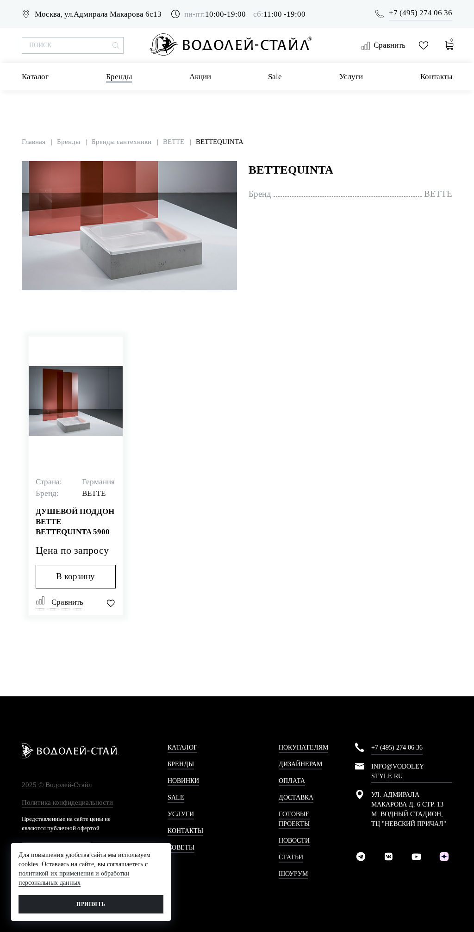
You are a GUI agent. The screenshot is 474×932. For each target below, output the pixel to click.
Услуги (351, 76)
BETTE (173, 141)
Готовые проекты (294, 819)
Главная (33, 141)
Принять (90, 904)
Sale (275, 76)
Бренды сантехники (121, 141)
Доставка (296, 797)
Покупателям (303, 747)
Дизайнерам (300, 764)
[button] (228, 169)
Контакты (436, 76)
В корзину (75, 576)
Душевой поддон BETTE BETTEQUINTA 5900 (75, 521)
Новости (294, 840)
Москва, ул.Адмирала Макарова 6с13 (98, 14)
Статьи (291, 857)
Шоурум (293, 873)
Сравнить (389, 45)
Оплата (292, 780)
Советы (181, 847)
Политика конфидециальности (67, 802)
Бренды (119, 76)
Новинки (183, 780)
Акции (200, 76)
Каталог (35, 76)
